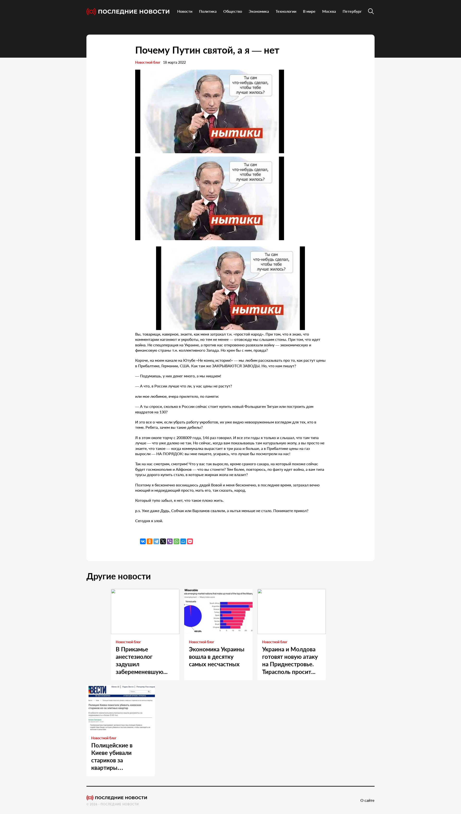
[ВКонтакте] (143, 541)
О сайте (367, 800)
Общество (232, 11)
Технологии (286, 11)
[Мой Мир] (183, 541)
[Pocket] (190, 541)
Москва (329, 11)
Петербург (352, 11)
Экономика (259, 11)
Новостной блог (147, 62)
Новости (184, 11)
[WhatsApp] (176, 541)
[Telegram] (156, 541)
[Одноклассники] (149, 541)
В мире (309, 11)
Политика (208, 11)
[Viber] (170, 541)
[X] (163, 541)
